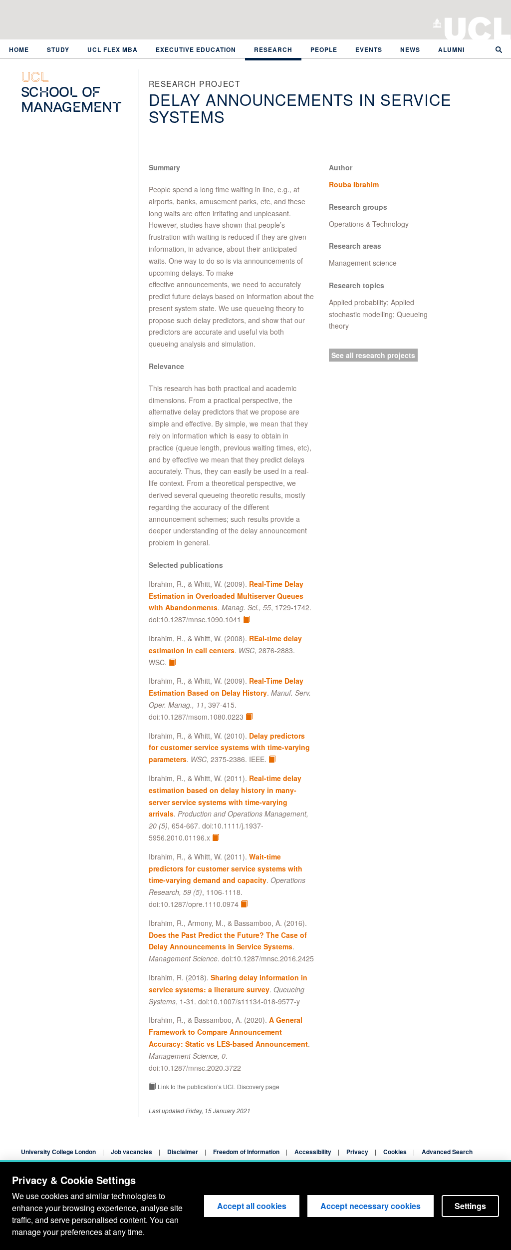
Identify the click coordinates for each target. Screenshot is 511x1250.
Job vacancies (131, 1151)
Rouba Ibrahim (354, 184)
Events (368, 49)
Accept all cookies (251, 1206)
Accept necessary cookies (370, 1206)
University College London (478, 27)
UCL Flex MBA (112, 49)
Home (19, 49)
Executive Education (196, 49)
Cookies (395, 1151)
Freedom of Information (246, 1151)
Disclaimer (182, 1151)
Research (273, 49)
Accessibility (312, 1151)
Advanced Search (447, 1151)
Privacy (357, 1151)
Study (58, 49)
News (410, 49)
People (323, 49)
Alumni (451, 49)
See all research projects (373, 355)
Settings (470, 1206)
